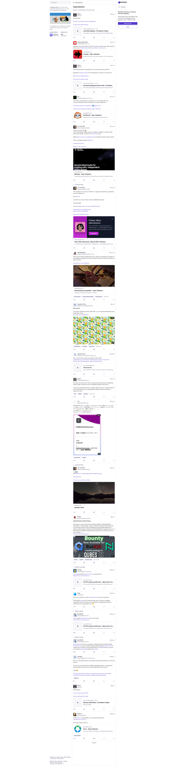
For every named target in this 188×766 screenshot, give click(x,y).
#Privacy (83, 675)
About (58, 757)
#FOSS (109, 673)
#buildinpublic (84, 211)
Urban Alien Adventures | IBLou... (81, 214)
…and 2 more (105, 296)
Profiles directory (67, 757)
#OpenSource (88, 675)
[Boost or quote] (84, 37)
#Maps (93, 675)
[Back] (73, 2)
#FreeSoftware (76, 675)
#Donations (100, 673)
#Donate (105, 673)
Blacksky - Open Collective (79, 146)
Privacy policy (53, 758)
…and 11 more (96, 559)
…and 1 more (91, 393)
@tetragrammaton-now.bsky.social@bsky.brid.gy (88, 206)
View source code (58, 762)
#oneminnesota (77, 143)
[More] (114, 37)
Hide (112, 318)
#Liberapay (103, 675)
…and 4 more (98, 346)
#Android (98, 675)
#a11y (82, 143)
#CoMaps (75, 673)
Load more (94, 742)
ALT (113, 342)
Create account (127, 23)
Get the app (60, 761)
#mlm (78, 196)
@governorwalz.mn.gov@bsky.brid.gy (86, 137)
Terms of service (60, 758)
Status (61, 757)
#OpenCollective (82, 673)
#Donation (94, 673)
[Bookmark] (104, 37)
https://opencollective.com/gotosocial (82, 105)
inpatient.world (79, 473)
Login (127, 26)
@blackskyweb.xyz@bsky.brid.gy (94, 473)
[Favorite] (94, 37)
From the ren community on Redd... (81, 480)
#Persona (89, 673)
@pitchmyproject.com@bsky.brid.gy (82, 209)
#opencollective (94, 133)
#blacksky (90, 140)
